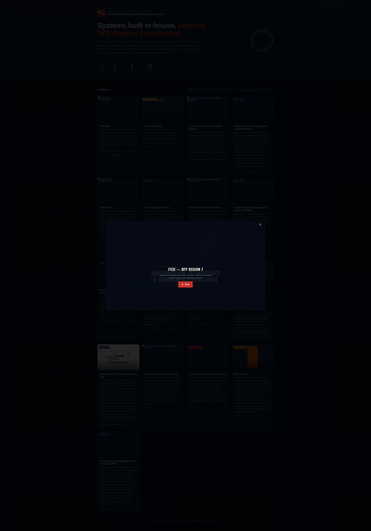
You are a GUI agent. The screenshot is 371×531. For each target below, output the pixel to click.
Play (187, 284)
